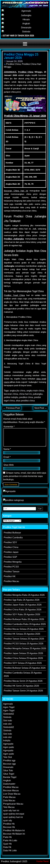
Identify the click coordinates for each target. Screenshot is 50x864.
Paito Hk (7, 837)
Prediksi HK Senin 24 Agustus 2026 (21, 686)
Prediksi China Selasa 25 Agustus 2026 (23, 658)
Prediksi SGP (10, 557)
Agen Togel (8, 707)
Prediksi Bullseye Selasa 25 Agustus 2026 (25, 668)
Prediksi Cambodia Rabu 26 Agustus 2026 (25, 624)
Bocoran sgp (9, 764)
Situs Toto (8, 770)
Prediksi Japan (11, 552)
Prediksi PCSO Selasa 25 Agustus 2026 (23, 643)
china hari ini (25, 394)
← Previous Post (11, 408)
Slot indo (7, 720)
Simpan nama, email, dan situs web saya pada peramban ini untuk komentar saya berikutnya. (24, 476)
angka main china (35, 390)
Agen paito (8, 747)
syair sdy (7, 820)
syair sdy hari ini (11, 810)
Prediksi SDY (10, 542)
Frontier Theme (43, 861)
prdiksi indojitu (11, 397)
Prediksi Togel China (14, 295)
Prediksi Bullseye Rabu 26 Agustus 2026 (24, 619)
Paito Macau (9, 797)
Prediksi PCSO (11, 566)
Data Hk (7, 847)
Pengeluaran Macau (13, 804)
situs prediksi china (25, 400)
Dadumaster (9, 784)
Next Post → (40, 408)
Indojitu (6, 740)
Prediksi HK (10, 576)
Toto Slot (7, 757)
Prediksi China (13, 64)
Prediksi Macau (11, 581)
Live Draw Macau (11, 794)
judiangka (37, 394)
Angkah (7, 780)
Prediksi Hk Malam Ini (14, 830)
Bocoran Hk (9, 827)
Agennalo (8, 704)
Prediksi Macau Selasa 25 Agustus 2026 (24, 629)
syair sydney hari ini (13, 817)
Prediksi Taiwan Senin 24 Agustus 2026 (23, 690)
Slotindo (7, 717)
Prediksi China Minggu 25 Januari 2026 (21, 56)
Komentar (9, 426)
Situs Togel (8, 774)
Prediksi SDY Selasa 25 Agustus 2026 (23, 663)
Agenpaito (8, 744)
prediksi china (26, 397)
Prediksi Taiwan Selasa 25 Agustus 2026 (24, 639)
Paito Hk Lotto (10, 840)
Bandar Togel (9, 777)
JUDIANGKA (10, 72)
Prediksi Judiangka (14, 239)
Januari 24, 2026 (14, 61)
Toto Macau (9, 807)
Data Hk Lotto (10, 850)
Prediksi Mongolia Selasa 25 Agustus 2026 (25, 648)
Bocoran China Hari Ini (16, 191)
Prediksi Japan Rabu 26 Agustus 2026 (23, 605)
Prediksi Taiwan (11, 571)
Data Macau (9, 800)
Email (7, 457)
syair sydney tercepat (13, 814)
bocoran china (11, 394)
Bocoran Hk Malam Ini (14, 834)
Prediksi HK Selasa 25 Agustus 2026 (22, 634)
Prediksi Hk (9, 824)
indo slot (7, 724)
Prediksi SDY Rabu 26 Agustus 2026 (22, 614)
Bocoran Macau (11, 790)
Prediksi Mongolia (13, 562)
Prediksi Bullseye (12, 532)
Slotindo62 (8, 714)
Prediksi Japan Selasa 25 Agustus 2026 (23, 653)
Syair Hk (7, 844)
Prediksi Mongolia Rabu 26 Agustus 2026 (24, 595)
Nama (7, 449)
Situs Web (8, 465)
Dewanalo (8, 767)
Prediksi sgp (9, 760)
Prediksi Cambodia (13, 537)
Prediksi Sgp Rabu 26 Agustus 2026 (21, 600)
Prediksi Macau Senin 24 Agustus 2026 (23, 681)
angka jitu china (17, 390)
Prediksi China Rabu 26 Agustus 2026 (22, 609)
